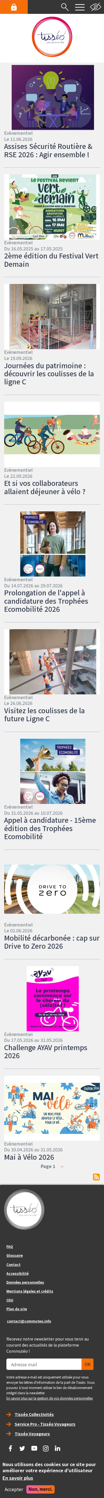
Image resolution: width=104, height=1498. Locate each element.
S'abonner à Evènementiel (96, 1177)
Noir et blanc (95, 7)
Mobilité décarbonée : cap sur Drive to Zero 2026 (52, 942)
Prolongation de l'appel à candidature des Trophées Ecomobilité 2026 (46, 600)
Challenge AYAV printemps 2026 (45, 1051)
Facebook (10, 1446)
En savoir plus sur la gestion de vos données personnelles (49, 1398)
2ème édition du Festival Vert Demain (51, 259)
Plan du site (16, 1308)
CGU (9, 1300)
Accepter (14, 1489)
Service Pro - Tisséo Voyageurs (45, 1424)
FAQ (9, 1246)
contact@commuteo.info (29, 1321)
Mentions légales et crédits (29, 1291)
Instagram (46, 1446)
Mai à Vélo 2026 (29, 1157)
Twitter (22, 1446)
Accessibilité (17, 1273)
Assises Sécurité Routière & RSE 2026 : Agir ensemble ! (48, 150)
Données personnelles (25, 1282)
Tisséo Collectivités (34, 1414)
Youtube (34, 1446)
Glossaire (14, 1255)
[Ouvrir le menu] (79, 7)
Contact (13, 1264)
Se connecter (13, 7)
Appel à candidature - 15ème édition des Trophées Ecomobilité (50, 828)
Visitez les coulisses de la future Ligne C (44, 714)
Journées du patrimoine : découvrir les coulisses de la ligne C (49, 373)
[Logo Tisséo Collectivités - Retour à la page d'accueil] (52, 37)
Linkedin (58, 1446)
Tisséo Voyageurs (32, 1433)
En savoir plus (17, 1478)
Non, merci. (40, 1489)
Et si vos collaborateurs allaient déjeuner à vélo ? (44, 487)
